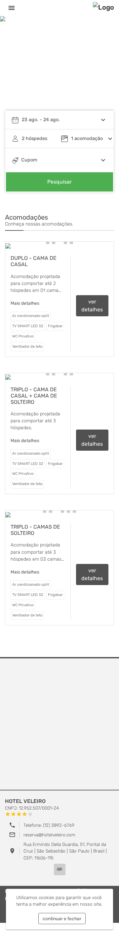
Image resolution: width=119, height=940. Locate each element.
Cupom (29, 160)
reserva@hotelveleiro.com (49, 834)
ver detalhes (92, 305)
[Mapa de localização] (59, 724)
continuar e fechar (62, 918)
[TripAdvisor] (59, 869)
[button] (47, 242)
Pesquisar (59, 182)
